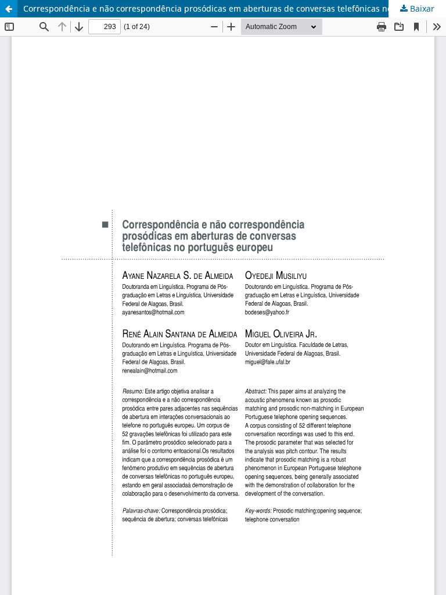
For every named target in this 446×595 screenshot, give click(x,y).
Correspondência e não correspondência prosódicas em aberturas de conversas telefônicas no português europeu (234, 8)
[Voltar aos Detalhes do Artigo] (8, 8)
